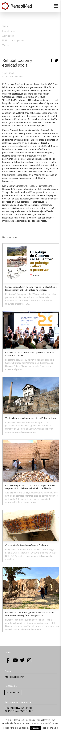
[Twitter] (56, 61)
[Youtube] (15, 660)
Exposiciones (8, 31)
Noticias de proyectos (13, 40)
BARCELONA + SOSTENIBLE (18, 711)
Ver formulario (12, 692)
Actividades (8, 35)
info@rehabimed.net (14, 676)
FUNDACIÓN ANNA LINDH (18, 708)
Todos (5, 26)
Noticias (19, 76)
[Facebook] (51, 61)
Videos (5, 45)
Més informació (50, 727)
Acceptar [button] (35, 728)
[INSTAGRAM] (29, 660)
